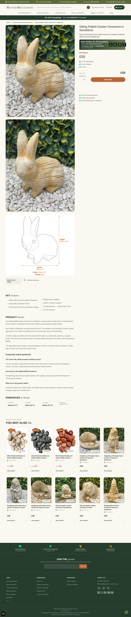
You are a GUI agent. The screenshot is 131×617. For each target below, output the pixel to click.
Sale (7, 601)
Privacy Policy (41, 591)
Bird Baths (9, 597)
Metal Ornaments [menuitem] (77, 13)
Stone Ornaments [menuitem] (24, 13)
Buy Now (108, 79)
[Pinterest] (108, 588)
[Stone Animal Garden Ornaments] (40, 71)
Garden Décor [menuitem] (60, 13)
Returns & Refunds (42, 588)
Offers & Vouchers (72, 584)
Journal (109, 7)
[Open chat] (126, 612)
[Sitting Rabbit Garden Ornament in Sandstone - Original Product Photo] (40, 165)
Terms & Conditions (43, 594)
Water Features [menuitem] (43, 13)
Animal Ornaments (12, 588)
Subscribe (83, 566)
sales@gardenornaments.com (109, 584)
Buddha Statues (11, 591)
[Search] (88, 7)
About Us (39, 581)
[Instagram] (103, 588)
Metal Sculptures (11, 584)
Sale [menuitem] (111, 13)
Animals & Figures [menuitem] (97, 13)
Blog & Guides (71, 581)
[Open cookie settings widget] (3, 613)
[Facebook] (99, 588)
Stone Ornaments (11, 581)
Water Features (11, 594)
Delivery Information (43, 584)
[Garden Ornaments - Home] (19, 7)
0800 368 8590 (104, 581)
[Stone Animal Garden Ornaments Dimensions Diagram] (40, 244)
